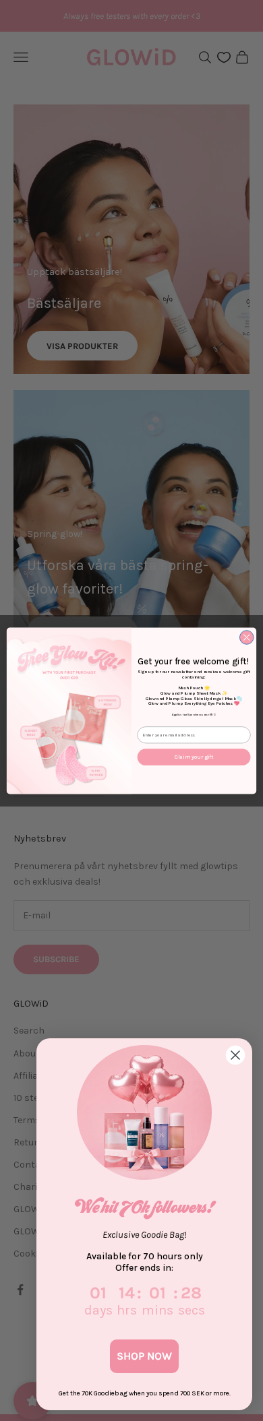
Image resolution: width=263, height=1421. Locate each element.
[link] (144, 1112)
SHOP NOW (144, 1356)
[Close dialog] (246, 637)
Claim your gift (194, 756)
